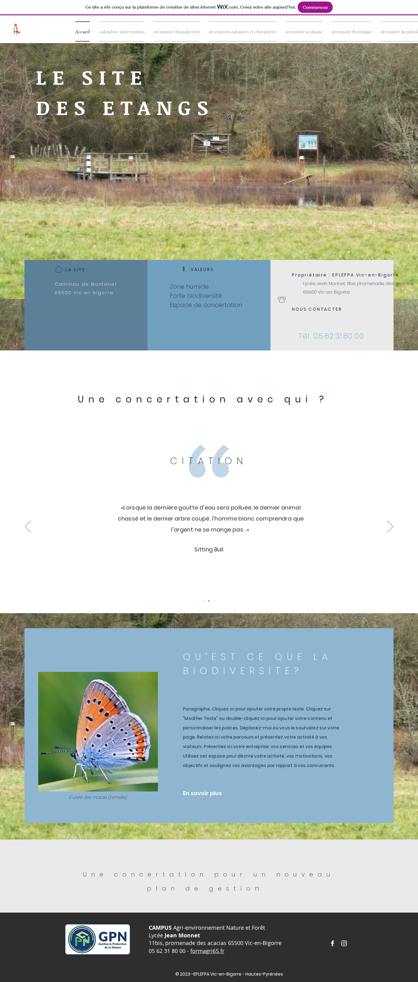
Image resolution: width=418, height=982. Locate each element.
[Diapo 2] (209, 601)
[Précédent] (28, 527)
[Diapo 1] (203, 601)
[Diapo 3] (214, 601)
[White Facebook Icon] (332, 943)
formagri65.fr (207, 950)
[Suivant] (390, 527)
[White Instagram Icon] (344, 943)
